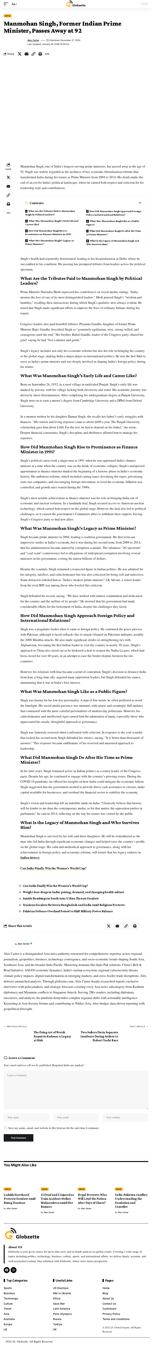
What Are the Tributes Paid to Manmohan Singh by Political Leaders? (50, 212)
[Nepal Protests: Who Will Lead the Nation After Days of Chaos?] (94, 1181)
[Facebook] (7, 1270)
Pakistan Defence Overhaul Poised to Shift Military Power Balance (68, 911)
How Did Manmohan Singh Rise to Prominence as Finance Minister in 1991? (48, 232)
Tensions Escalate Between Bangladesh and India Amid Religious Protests (74, 905)
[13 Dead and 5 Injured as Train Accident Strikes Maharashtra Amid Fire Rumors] (57, 1181)
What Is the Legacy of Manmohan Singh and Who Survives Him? (112, 242)
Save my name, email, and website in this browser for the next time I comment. (53, 1128)
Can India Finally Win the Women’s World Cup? (53, 868)
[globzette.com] (76, 4)
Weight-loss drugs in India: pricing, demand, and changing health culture (73, 892)
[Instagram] (13, 1270)
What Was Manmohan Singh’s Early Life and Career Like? (51, 222)
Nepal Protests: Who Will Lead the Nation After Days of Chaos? (92, 1199)
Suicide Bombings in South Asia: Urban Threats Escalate (61, 898)
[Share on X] (19, 54)
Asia (7, 16)
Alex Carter (33, 40)
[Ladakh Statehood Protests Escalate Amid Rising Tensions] (20, 1181)
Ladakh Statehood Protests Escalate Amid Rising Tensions (20, 1199)
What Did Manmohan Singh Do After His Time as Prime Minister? (113, 232)
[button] (7, 4)
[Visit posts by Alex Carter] (8, 944)
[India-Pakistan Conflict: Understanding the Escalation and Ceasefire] (131, 1181)
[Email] (26, 54)
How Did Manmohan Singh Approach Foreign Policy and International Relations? (113, 213)
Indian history (30, 857)
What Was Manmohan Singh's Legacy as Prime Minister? (49, 242)
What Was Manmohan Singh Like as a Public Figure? (112, 222)
